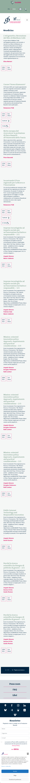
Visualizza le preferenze (15, 779)
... (18, 58)
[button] (28, 753)
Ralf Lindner (7, 372)
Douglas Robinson (9, 369)
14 (12, 670)
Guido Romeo (8, 592)
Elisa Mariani (7, 61)
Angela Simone (8, 256)
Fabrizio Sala (7, 312)
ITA (9, 9)
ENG (14, 9)
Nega (15, 775)
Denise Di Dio (8, 590)
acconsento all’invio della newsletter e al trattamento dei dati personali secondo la (16, 743)
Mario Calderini (8, 258)
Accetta (15, 771)
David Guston (8, 540)
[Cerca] (25, 9)
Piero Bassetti (8, 157)
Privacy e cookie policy (6, 766)
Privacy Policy (16, 745)
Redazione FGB (8, 108)
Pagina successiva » (19, 670)
